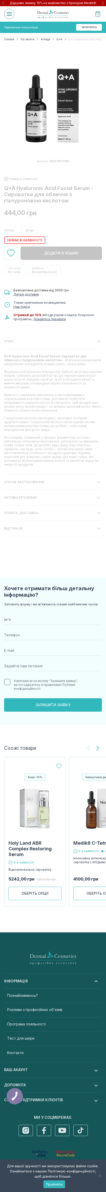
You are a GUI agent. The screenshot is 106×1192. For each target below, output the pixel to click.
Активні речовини (20, 497)
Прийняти (54, 1184)
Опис (9, 341)
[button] (3, 3)
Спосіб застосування (24, 482)
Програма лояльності (26, 1024)
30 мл (29, 230)
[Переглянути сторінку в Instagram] (26, 1130)
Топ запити (27, 39)
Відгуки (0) (13, 528)
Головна (9, 39)
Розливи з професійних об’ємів (34, 1009)
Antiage (45, 39)
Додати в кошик (61, 253)
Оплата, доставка (21, 513)
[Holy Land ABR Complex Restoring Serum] (34, 808)
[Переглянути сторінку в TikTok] (80, 1130)
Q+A (59, 39)
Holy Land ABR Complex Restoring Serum (30, 848)
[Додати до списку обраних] (10, 253)
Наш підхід (21, 307)
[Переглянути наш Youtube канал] (62, 1130)
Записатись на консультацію (90, 28)
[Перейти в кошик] (98, 14)
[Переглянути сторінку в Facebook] (44, 1130)
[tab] (53, 404)
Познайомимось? (22, 995)
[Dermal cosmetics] (53, 14)
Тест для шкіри (20, 1038)
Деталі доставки (26, 294)
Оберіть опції (35, 893)
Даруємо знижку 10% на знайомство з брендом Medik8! (53, 3)
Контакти (15, 1052)
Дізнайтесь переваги (49, 319)
